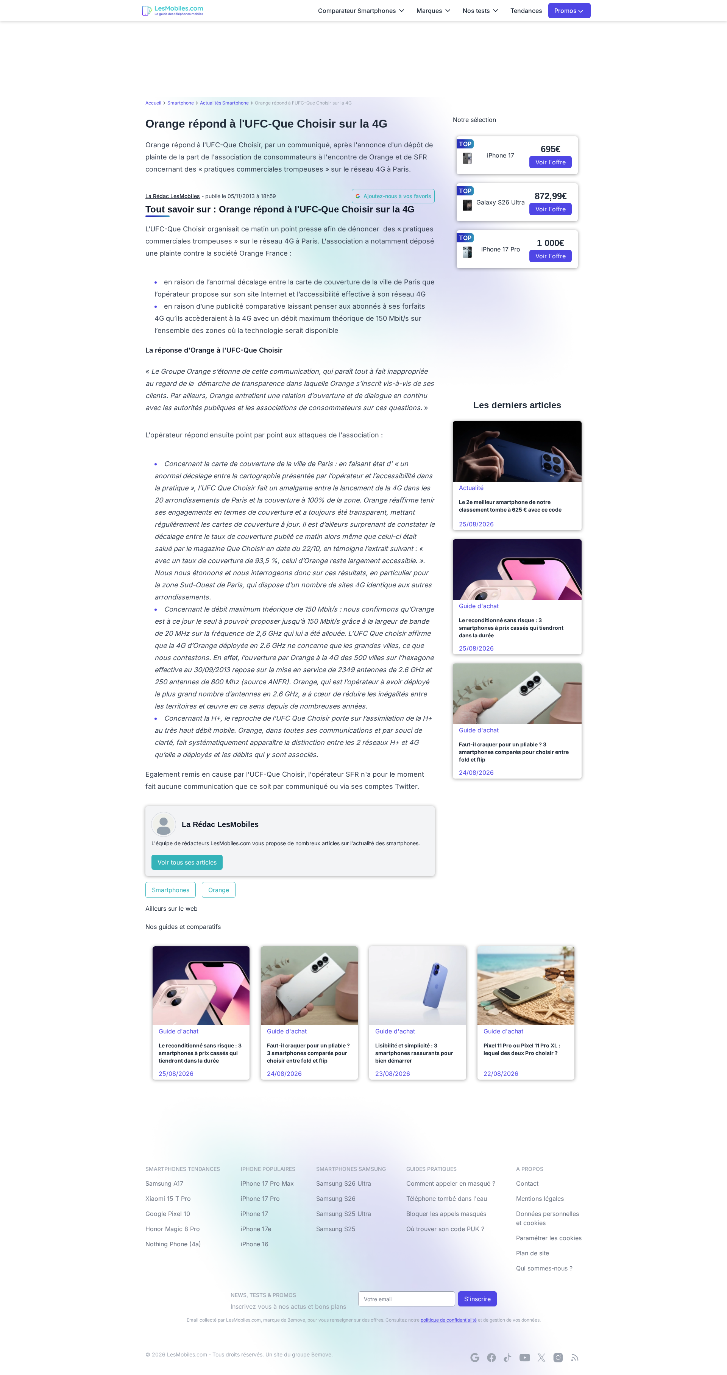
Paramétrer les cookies (549, 1238)
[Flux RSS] (575, 1357)
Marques (429, 10)
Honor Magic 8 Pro (172, 1229)
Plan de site (532, 1253)
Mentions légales (540, 1198)
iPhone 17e (256, 1229)
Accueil (153, 103)
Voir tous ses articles (187, 862)
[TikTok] (508, 1357)
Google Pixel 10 (167, 1213)
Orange (218, 890)
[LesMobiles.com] (172, 10)
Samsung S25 (336, 1229)
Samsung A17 (164, 1183)
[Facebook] (491, 1357)
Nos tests (476, 10)
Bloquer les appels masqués (446, 1213)
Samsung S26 (336, 1198)
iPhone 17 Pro (260, 1198)
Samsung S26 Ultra (343, 1183)
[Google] (475, 1357)
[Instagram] (558, 1357)
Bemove (321, 1354)
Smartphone (180, 103)
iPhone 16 (254, 1244)
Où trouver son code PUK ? (445, 1229)
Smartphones (170, 890)
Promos (566, 10)
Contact (527, 1183)
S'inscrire (477, 1299)
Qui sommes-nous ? (544, 1268)
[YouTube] (525, 1357)
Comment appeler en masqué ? (450, 1183)
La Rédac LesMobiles (172, 196)
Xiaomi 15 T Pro (168, 1198)
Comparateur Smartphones (357, 10)
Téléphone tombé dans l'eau (446, 1198)
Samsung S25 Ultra (343, 1213)
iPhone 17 (254, 1213)
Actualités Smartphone (224, 103)
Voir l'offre (550, 162)
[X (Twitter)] (541, 1357)
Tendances (526, 10)
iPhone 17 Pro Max (267, 1183)
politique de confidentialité (449, 1320)
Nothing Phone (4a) (173, 1244)
